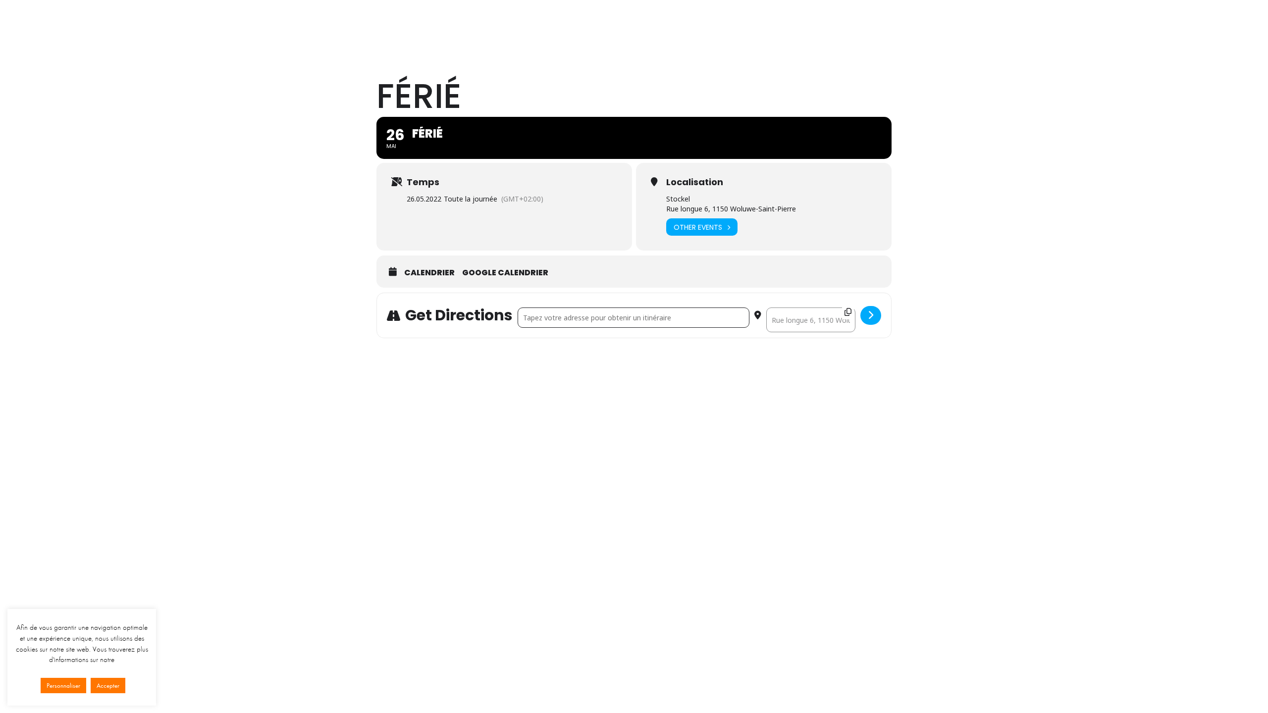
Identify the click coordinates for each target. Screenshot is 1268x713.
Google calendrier (505, 273)
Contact (842, 26)
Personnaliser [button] (63, 685)
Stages (709, 26)
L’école (600, 26)
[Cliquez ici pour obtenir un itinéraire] (870, 315)
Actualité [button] (750, 26)
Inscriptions (889, 26)
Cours (637, 26)
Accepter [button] (108, 685)
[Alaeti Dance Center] (420, 26)
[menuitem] (600, 26)
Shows (672, 26)
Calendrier (797, 26)
